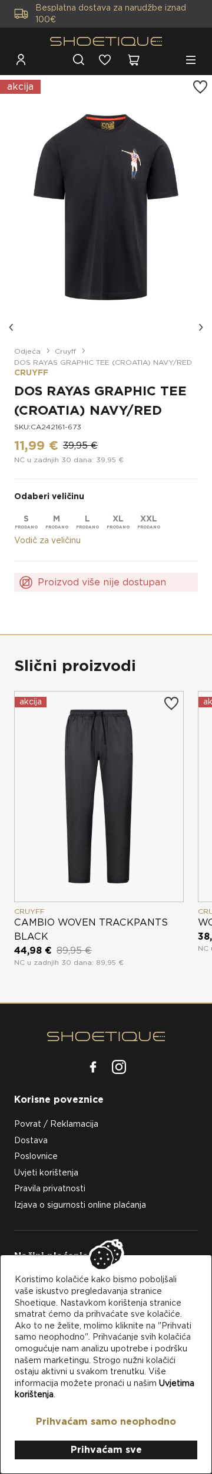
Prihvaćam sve (106, 1449)
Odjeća (27, 351)
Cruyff (65, 351)
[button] (12, 327)
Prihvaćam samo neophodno (106, 1421)
